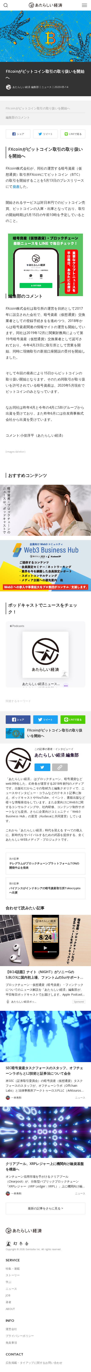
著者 (8, 1302)
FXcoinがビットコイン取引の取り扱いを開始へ (38, 108)
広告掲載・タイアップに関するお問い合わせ (34, 1363)
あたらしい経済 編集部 (56, 755)
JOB (8, 1295)
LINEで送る (75, 133)
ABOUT (10, 1309)
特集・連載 (13, 1268)
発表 (16, 186)
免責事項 (11, 1342)
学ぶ (8, 1282)
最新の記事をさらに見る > (45, 1208)
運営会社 (11, 1329)
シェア (20, 133)
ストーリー (13, 1275)
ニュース (46, 87)
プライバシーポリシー (20, 1336)
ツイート (48, 133)
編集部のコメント (18, 117)
